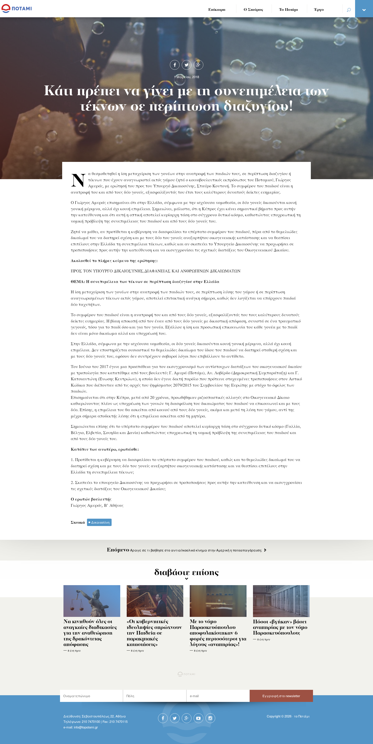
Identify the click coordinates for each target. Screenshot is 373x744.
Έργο (319, 10)
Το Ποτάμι (288, 10)
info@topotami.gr (86, 727)
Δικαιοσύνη (100, 522)
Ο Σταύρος (253, 10)
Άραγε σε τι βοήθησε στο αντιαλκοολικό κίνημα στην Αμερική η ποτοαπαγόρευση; (184, 550)
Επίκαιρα (216, 10)
